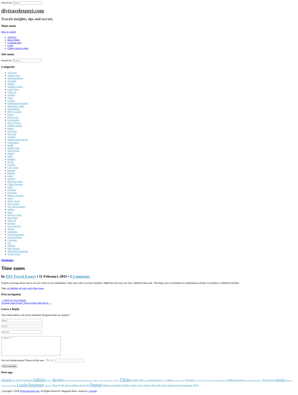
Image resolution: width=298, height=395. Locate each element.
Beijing (11, 84)
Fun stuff (11, 134)
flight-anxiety (221, 380)
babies (39, 379)
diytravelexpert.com (22, 10)
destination (155, 380)
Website (11, 245)
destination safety (15, 106)
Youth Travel (13, 254)
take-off (155, 385)
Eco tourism (13, 120)
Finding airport (14, 125)
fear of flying (206, 380)
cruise (146, 380)
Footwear (12, 131)
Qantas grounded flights (115, 385)
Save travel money (16, 206)
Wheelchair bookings (17, 251)
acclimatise (12, 288)
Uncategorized (14, 237)
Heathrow (258, 380)
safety (10, 198)
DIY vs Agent (14, 111)
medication (48, 385)
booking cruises (15, 86)
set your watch (25, 288)
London (11, 164)
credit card (137, 380)
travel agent (167, 385)
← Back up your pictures (13, 300)
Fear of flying (14, 123)
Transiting (12, 231)
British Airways (87, 380)
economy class (179, 380)
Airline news (13, 75)
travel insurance (183, 385)
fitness (10, 128)
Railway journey (15, 195)
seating (10, 209)
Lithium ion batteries (8, 385)
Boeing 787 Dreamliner (72, 380)
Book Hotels (13, 40)
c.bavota (92, 391)
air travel (17, 380)
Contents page (14, 42)
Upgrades (12, 240)
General (11, 137)
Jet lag (10, 162)
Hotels (10, 153)
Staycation (12, 217)
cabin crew (103, 380)
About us (11, 37)
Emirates (190, 380)
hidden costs (13, 148)
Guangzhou (13, 142)
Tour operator (14, 226)
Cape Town (13, 89)
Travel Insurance (15, 234)
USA (196, 385)
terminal (11, 223)
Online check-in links (17, 48)
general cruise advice (17, 139)
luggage (11, 170)
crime (10, 97)
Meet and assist (14, 181)
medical (11, 178)
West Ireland (13, 248)
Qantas (95, 384)
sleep (9, 212)
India (9, 156)
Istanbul (11, 159)
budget (95, 380)
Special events (14, 215)
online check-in (80, 385)
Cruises (11, 100)
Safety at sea (13, 201)
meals (10, 176)
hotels (280, 380)
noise (68, 385)
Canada (110, 380)
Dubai (10, 114)
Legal (10, 45)
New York (58, 385)
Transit (10, 229)
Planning (11, 190)
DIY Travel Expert (21, 276)
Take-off (11, 220)
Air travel (12, 72)
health (10, 145)
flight (214, 380)
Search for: (6, 2)
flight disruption (236, 380)
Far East (198, 380)
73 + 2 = (50, 360)
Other (10, 187)
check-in (116, 380)
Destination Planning (17, 103)
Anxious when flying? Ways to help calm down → (26, 303)
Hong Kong (13, 151)
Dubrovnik (12, 117)
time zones (38, 288)
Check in (11, 92)
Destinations (13, 109)
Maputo (11, 173)
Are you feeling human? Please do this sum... (23, 360)
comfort (11, 95)
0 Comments (80, 276)
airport (6, 380)
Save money (13, 204)
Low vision (13, 167)
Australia (11, 81)
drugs (164, 380)
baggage (49, 380)
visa (9, 243)
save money (144, 385)
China (125, 379)
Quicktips (12, 192)
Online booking (15, 184)
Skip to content (8, 32)
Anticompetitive (15, 78)
